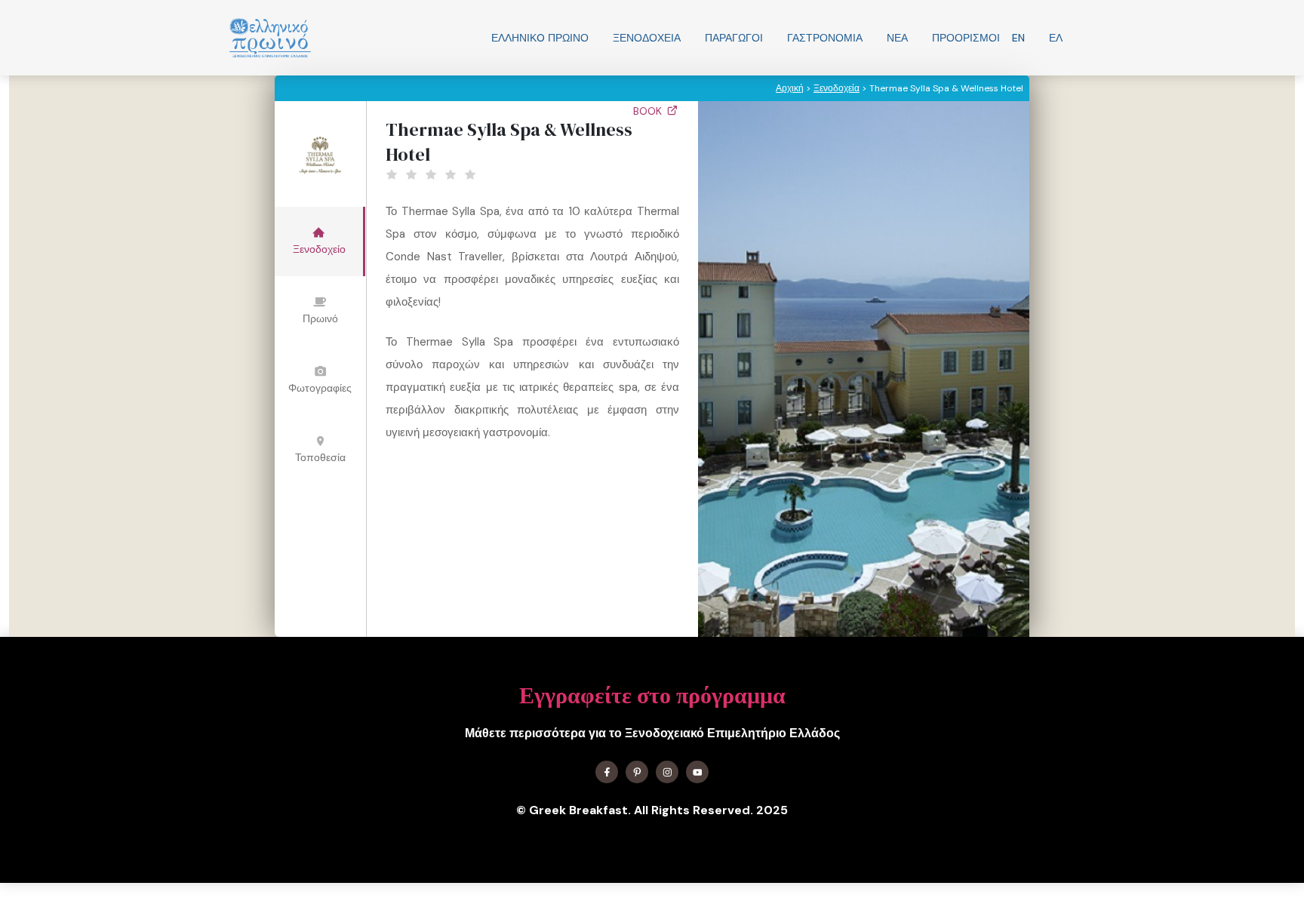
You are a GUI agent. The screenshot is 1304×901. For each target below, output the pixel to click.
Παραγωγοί (734, 38)
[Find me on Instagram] (667, 772)
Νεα (897, 38)
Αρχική (790, 88)
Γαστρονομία (825, 38)
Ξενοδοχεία (647, 38)
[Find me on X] (637, 772)
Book (649, 111)
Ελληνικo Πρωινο (540, 38)
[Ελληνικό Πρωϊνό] (270, 38)
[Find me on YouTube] (697, 772)
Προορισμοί (966, 38)
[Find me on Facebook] (606, 772)
